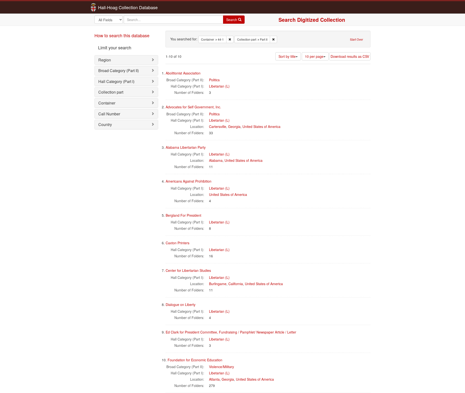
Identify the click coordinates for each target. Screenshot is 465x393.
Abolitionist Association (183, 73)
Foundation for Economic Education (195, 359)
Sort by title (287, 56)
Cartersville (217, 126)
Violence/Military (221, 366)
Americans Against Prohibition (188, 181)
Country (105, 124)
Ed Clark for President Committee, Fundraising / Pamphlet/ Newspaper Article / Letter (231, 332)
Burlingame (217, 283)
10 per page (314, 56)
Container (106, 103)
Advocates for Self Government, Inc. (193, 106)
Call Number (109, 114)
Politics (214, 79)
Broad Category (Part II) (118, 70)
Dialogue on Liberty (180, 304)
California (235, 283)
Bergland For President (183, 215)
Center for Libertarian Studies (188, 270)
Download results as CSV (350, 56)
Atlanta (214, 379)
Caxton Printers (177, 242)
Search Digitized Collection (312, 19)
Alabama (216, 160)
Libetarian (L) (219, 86)
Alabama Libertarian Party (186, 147)
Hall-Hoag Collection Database (112, 7)
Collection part (110, 92)
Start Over (356, 39)
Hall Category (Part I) (116, 81)
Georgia (234, 126)
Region (104, 60)
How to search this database (121, 35)
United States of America (261, 126)
